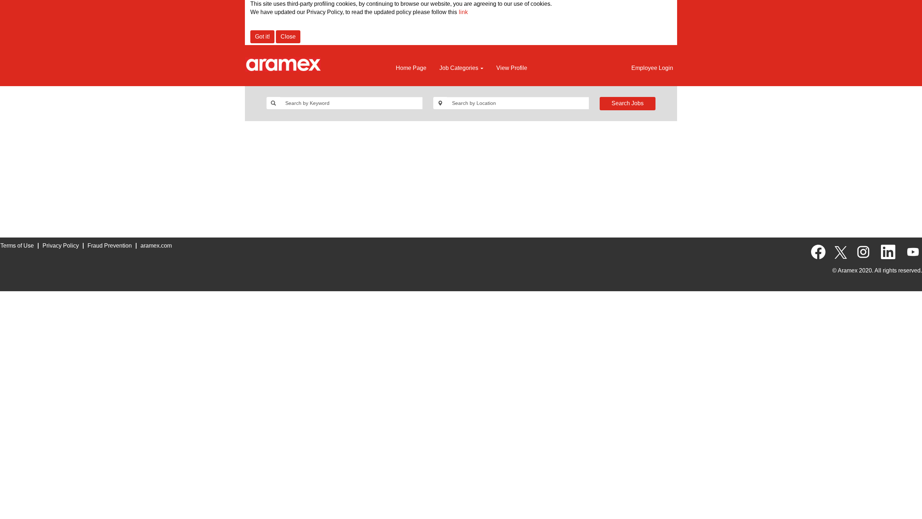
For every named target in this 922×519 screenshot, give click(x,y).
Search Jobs (628, 103)
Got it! (262, 37)
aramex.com (156, 246)
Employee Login (652, 68)
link (463, 12)
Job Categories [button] (459, 68)
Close (288, 37)
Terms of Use (17, 246)
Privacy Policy (60, 246)
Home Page (411, 68)
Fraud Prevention (110, 246)
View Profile (511, 68)
